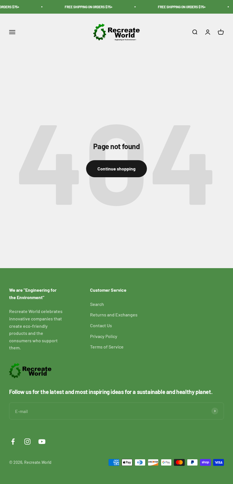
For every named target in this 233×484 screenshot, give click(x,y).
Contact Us (101, 325)
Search (97, 304)
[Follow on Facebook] (13, 441)
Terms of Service (107, 346)
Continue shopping (116, 168)
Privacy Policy (103, 336)
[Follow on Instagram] (27, 441)
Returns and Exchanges (114, 314)
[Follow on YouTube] (42, 441)
